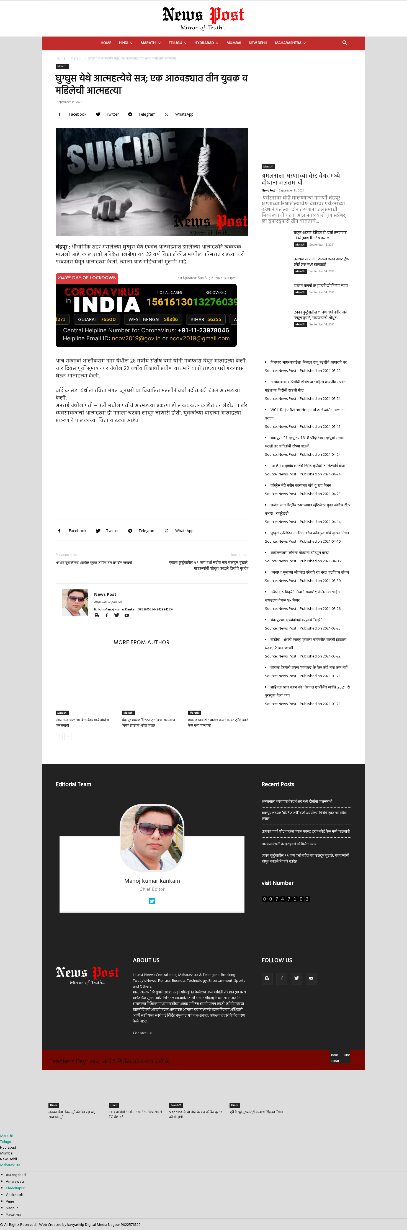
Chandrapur (15, 1188)
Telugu (175, 43)
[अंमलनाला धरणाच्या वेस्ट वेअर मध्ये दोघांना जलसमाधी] (86, 685)
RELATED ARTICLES (83, 642)
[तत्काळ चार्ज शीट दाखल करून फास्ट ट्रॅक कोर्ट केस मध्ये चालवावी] (218, 685)
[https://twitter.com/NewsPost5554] (152, 905)
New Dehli (258, 43)
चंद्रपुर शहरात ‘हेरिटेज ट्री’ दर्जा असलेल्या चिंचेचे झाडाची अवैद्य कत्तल (320, 236)
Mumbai (233, 43)
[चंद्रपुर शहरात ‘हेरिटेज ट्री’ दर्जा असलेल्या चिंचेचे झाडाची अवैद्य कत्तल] (152, 685)
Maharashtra (288, 43)
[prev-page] (59, 736)
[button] (344, 43)
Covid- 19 (176, 1105)
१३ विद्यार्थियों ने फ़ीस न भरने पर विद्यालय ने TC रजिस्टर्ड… (135, 1115)
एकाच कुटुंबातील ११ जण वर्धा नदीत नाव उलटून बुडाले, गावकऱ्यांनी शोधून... (320, 315)
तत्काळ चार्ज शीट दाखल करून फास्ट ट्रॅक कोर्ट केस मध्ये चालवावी (321, 262)
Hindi (123, 43)
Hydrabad (204, 43)
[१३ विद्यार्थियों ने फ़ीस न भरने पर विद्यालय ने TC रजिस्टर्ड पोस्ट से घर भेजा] (136, 1089)
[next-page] (68, 736)
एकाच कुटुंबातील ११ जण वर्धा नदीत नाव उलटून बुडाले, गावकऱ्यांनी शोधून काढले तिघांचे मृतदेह (208, 565)
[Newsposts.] (203, 18)
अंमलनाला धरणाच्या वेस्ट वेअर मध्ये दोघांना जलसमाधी (301, 180)
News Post (105, 594)
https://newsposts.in (108, 602)
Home (106, 43)
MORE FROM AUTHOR (141, 642)
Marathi (148, 43)
